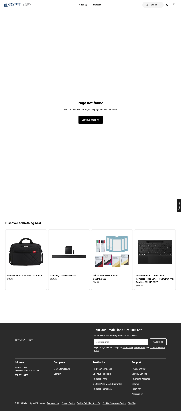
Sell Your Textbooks (102, 374)
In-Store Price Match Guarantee (107, 384)
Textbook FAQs (100, 379)
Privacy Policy (139, 347)
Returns (135, 384)
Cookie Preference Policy (114, 403)
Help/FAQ (136, 389)
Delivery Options (139, 374)
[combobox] (156, 5)
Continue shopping (90, 120)
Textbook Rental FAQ (102, 389)
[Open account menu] (167, 5)
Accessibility (137, 394)
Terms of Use (128, 347)
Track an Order (138, 369)
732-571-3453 (21, 375)
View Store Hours (62, 369)
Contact (57, 374)
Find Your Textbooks (102, 369)
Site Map (132, 403)
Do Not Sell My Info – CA (88, 403)
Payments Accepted (141, 379)
